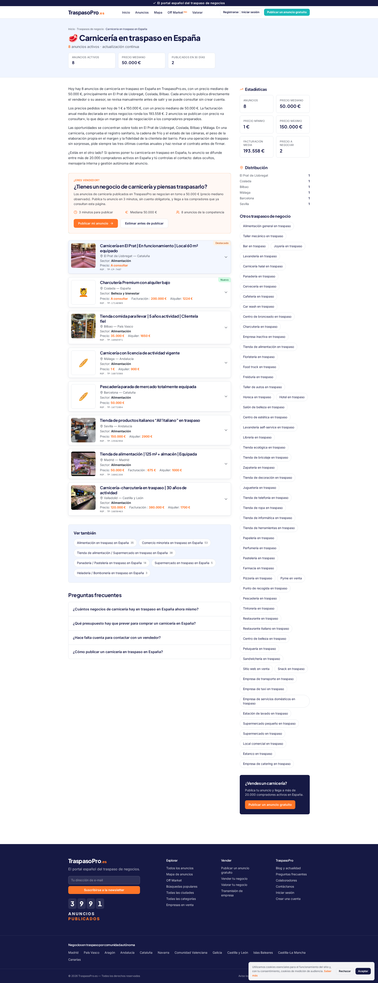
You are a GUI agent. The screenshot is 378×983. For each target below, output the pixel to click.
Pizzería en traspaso (257, 578)
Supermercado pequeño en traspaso (269, 723)
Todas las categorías (181, 899)
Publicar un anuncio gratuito (287, 12)
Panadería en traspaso (259, 276)
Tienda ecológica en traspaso (264, 447)
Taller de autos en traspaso (262, 387)
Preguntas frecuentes (291, 874)
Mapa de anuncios (179, 874)
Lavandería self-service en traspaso (268, 427)
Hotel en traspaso (291, 397)
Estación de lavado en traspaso (265, 713)
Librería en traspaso (257, 437)
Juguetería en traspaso (259, 487)
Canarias (74, 959)
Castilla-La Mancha (292, 952)
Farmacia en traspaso (258, 568)
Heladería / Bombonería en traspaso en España (112, 573)
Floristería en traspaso (259, 357)
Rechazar (345, 971)
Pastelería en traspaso (259, 558)
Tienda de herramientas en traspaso (269, 528)
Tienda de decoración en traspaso (267, 477)
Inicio (126, 12)
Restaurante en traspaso (260, 618)
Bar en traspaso (254, 246)
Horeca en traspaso (257, 397)
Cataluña (146, 952)
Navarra (163, 952)
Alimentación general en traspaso (267, 226)
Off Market (177, 12)
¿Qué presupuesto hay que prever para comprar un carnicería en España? (134, 623)
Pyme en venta (291, 578)
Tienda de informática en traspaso (267, 518)
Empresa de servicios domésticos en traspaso (269, 701)
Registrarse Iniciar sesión (241, 12)
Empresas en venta (180, 905)
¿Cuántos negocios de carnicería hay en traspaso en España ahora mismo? (136, 609)
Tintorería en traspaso (258, 608)
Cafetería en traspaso (258, 296)
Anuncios (142, 12)
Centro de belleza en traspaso (264, 638)
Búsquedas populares (181, 886)
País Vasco (91, 952)
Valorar (197, 12)
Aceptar (363, 971)
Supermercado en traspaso (262, 733)
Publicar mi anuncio (93, 223)
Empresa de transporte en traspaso (268, 679)
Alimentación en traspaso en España (105, 543)
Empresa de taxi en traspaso (263, 689)
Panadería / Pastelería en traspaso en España (111, 563)
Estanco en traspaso (257, 753)
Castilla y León (237, 952)
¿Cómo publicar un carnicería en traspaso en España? (118, 652)
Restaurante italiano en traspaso (266, 628)
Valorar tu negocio (234, 885)
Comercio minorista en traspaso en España (175, 543)
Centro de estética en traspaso (265, 417)
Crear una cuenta (288, 899)
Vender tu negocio (234, 878)
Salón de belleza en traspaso (263, 407)
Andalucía (127, 952)
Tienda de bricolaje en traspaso (265, 457)
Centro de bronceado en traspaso (267, 316)
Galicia (217, 952)
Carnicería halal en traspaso (263, 266)
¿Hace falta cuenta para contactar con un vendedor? (117, 637)
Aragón (110, 952)
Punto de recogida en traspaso (265, 588)
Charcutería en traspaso (260, 326)
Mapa (158, 12)
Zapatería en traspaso (259, 467)
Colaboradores (286, 880)
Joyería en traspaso (288, 246)
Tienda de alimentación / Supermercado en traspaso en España (125, 553)
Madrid (73, 952)
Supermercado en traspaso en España (184, 563)
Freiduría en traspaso (258, 377)
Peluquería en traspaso (259, 648)
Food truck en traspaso (259, 367)
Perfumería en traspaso (259, 548)
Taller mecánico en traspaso (263, 236)
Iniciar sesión (285, 892)
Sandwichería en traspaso (261, 659)
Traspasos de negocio (90, 29)
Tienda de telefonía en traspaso (265, 497)
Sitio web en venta (256, 669)
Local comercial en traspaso (263, 743)
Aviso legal (245, 976)
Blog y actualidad (288, 868)
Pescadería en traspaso (260, 598)
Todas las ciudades (180, 892)
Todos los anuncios (179, 868)
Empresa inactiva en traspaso (264, 336)
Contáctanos (285, 886)
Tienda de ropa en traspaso (263, 508)
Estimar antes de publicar (144, 223)
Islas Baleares (263, 952)
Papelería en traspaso (258, 538)
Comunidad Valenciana (191, 952)
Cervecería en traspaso (259, 286)
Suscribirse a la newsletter (104, 890)
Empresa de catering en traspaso (266, 764)
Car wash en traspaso (258, 306)
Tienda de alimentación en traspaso (268, 347)
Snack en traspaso (291, 669)
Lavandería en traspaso (260, 256)
